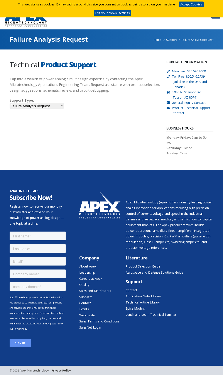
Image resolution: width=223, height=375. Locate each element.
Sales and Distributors (95, 291)
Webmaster (87, 315)
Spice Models (135, 308)
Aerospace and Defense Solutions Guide (154, 272)
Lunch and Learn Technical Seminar (151, 314)
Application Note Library (143, 296)
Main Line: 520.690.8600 (189, 71)
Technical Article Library (143, 302)
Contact (85, 303)
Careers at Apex (90, 278)
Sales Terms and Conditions (99, 321)
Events (84, 309)
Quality (84, 285)
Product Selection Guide (143, 266)
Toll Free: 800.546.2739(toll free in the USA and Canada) (189, 81)
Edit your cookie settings (112, 13)
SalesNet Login (90, 327)
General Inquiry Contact (189, 103)
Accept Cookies (191, 4)
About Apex (87, 266)
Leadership (87, 272)
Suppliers (85, 297)
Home (157, 40)
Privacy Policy (61, 370)
